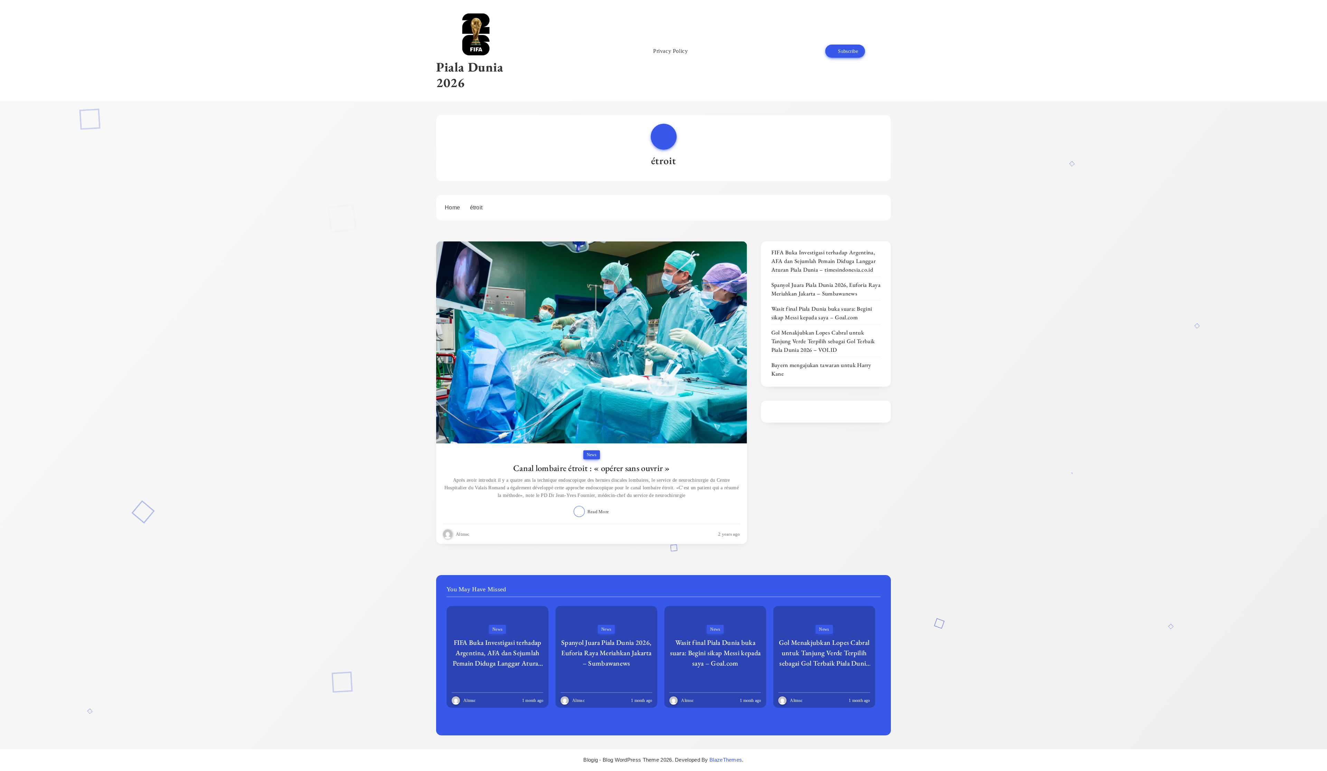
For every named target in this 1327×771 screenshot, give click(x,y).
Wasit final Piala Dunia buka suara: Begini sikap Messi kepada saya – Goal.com (821, 313)
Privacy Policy (670, 51)
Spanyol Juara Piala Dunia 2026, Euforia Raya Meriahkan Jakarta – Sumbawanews (826, 289)
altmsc (463, 534)
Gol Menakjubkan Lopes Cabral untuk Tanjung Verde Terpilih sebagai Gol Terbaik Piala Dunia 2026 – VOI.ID (823, 341)
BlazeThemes (725, 760)
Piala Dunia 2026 (469, 74)
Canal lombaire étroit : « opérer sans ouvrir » (591, 467)
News (591, 454)
